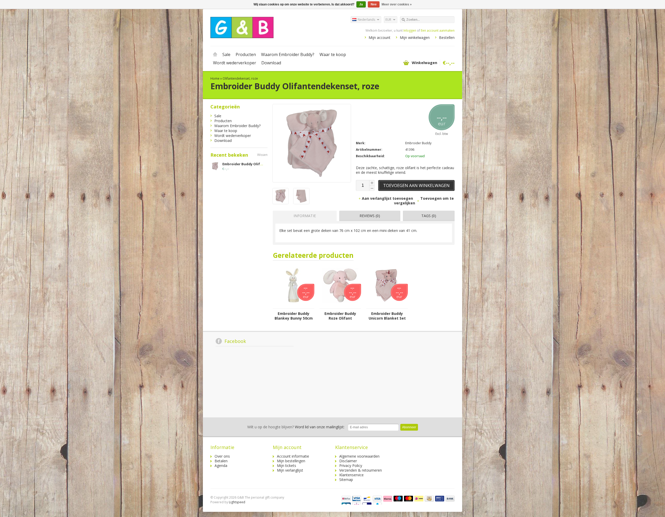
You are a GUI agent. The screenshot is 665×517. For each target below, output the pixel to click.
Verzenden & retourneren (360, 470)
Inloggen (409, 30)
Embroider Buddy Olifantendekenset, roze (259, 164)
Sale (226, 54)
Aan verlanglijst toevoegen (388, 198)
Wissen (262, 155)
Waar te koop (333, 54)
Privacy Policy (350, 465)
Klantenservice (351, 474)
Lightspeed (237, 502)
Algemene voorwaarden (359, 456)
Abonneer (409, 427)
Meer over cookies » (397, 4)
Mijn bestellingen (291, 460)
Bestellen (447, 37)
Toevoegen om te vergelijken (424, 200)
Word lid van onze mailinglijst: (295, 426)
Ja (361, 4)
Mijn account (379, 37)
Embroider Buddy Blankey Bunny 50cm (294, 316)
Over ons (222, 456)
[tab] (303, 216)
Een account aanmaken (438, 30)
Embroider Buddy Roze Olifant (340, 316)
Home (215, 54)
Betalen (221, 460)
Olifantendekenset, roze (240, 78)
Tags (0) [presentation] (428, 215)
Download (271, 63)
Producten (246, 54)
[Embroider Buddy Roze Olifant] (340, 306)
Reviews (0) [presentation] (370, 215)
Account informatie (293, 456)
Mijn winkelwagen (415, 37)
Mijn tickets (286, 465)
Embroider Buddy (418, 143)
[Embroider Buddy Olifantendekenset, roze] (280, 202)
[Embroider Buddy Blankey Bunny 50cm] (293, 306)
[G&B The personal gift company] (271, 27)
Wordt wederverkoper (234, 63)
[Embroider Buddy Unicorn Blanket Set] (387, 306)
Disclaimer (348, 460)
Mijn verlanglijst (290, 470)
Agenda (221, 465)
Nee (374, 4)
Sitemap (346, 479)
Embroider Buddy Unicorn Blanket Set (387, 316)
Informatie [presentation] (305, 215)
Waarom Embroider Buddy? (287, 54)
